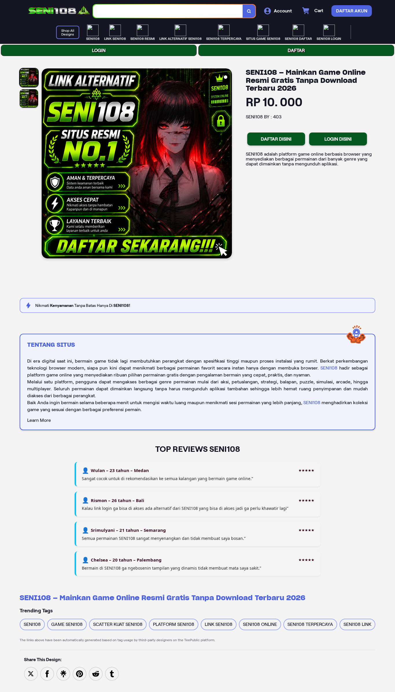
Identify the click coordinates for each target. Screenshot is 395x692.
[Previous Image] (46, 164)
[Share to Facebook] (47, 673)
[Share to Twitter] (31, 673)
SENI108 (328, 367)
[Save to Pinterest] (79, 673)
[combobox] (168, 11)
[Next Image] (227, 164)
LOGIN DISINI (338, 139)
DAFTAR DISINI (276, 139)
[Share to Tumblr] (112, 673)
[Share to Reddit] (96, 673)
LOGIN (99, 50)
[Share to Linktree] (63, 673)
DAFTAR (296, 50)
